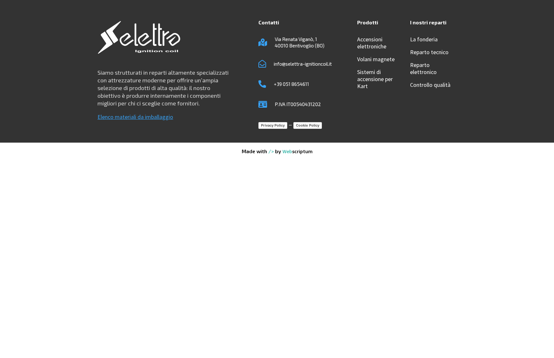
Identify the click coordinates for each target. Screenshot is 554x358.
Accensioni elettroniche (371, 43)
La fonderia (424, 39)
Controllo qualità (430, 84)
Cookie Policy (307, 125)
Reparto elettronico (423, 69)
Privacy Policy (273, 125)
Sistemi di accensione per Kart (375, 79)
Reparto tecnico (429, 52)
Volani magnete (376, 59)
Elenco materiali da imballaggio (135, 117)
